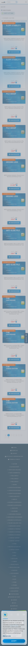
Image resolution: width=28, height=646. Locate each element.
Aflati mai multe (7, 636)
